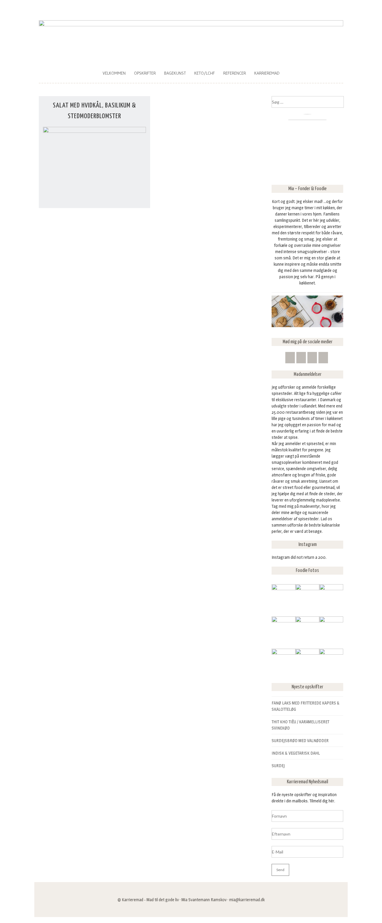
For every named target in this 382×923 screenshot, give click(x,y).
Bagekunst (175, 73)
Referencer (234, 73)
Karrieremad (267, 73)
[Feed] (290, 357)
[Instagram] (323, 357)
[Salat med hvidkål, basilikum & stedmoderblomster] (94, 131)
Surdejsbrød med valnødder (300, 740)
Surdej (278, 765)
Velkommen (114, 73)
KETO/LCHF (204, 73)
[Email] (301, 357)
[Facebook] (312, 357)
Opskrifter (145, 73)
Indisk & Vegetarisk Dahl (296, 753)
